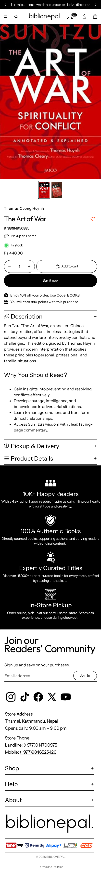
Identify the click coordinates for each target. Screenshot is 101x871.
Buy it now (51, 280)
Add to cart (69, 266)
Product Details (32, 458)
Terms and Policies (50, 867)
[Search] (16, 16)
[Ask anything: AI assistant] (72, 16)
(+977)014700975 (40, 745)
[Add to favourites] (92, 219)
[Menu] (5, 16)
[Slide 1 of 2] (44, 190)
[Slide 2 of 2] (56, 190)
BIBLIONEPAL (55, 857)
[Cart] (95, 16)
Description (26, 316)
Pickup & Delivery (35, 446)
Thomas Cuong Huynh (24, 208)
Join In (85, 675)
